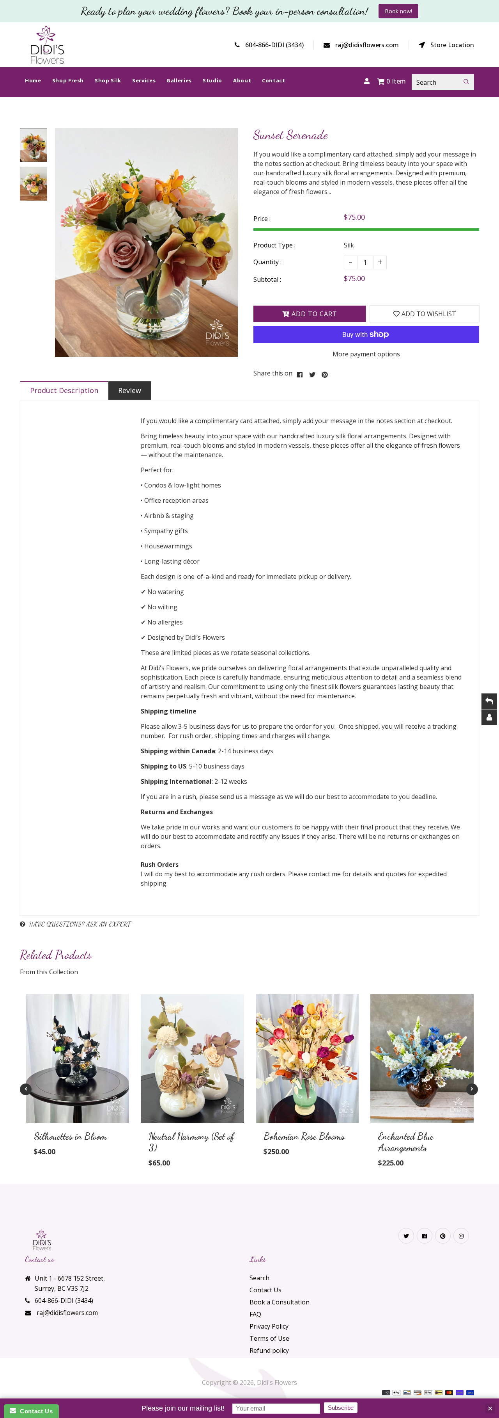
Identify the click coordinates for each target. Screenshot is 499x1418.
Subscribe (341, 1407)
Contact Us (265, 1290)
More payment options (366, 354)
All (219, 123)
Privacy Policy (269, 1326)
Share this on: (273, 373)
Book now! (398, 11)
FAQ (255, 1314)
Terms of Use (269, 1338)
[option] (146, 242)
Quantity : (267, 262)
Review (129, 390)
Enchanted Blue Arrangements (406, 1142)
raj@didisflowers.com (367, 45)
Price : (262, 218)
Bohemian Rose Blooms (304, 1136)
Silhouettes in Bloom (70, 1136)
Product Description (64, 390)
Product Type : (274, 245)
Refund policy (269, 1350)
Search (259, 1278)
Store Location (452, 45)
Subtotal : (267, 279)
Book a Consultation (280, 1302)
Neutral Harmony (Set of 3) (191, 1142)
